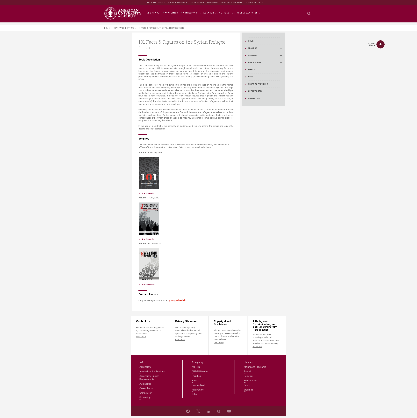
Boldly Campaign (247, 13)
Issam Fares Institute (123, 28)
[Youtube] (229, 411)
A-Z (141, 362)
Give (261, 2)
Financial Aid (198, 385)
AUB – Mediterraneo (231, 2)
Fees (194, 380)
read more (141, 336)
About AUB (153, 13)
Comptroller (145, 393)
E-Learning (145, 397)
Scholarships (250, 380)
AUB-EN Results (200, 371)
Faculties (196, 376)
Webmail (248, 389)
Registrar (248, 376)
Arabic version (148, 193)
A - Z (148, 2)
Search (247, 385)
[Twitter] (198, 411)
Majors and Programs (255, 367)
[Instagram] (219, 411)
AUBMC (171, 2)
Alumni (200, 2)
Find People (159, 2)
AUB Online (212, 2)
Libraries (182, 2)
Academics (171, 13)
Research (208, 13)
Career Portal (146, 388)
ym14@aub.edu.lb (177, 300)
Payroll (247, 371)
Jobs (191, 2)
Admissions (190, 13)
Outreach (225, 13)
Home (106, 28)
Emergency (197, 362)
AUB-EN (196, 367)
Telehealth (250, 2)
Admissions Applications (152, 371)
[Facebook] (188, 411)
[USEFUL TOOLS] (380, 44)
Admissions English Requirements (149, 378)
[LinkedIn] (208, 411)
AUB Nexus (145, 384)
